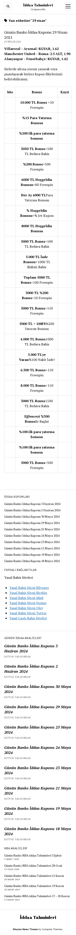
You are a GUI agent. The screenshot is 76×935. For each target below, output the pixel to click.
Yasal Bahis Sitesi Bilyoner (29, 587)
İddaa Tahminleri (38, 5)
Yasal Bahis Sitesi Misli (26, 597)
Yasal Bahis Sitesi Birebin (28, 592)
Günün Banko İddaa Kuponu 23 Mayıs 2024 (32, 542)
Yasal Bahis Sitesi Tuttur (28, 613)
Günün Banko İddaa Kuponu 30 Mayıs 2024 (32, 516)
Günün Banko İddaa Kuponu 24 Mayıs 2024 (32, 536)
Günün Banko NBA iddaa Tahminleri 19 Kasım (34, 886)
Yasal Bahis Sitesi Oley (26, 608)
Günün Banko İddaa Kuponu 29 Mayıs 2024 (32, 523)
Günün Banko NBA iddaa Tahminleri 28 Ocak (33, 866)
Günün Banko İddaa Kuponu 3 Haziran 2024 (32, 504)
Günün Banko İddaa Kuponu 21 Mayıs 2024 (32, 548)
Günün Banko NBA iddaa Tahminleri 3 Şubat (33, 855)
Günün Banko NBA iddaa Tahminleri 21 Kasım (34, 876)
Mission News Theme (25, 929)
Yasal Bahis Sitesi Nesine (27, 603)
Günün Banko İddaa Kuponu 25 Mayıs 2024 (32, 529)
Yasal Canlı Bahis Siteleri (28, 618)
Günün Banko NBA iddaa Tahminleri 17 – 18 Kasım (37, 896)
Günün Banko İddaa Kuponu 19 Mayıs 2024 (32, 555)
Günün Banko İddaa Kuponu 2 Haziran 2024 (32, 510)
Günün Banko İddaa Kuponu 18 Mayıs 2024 (32, 561)
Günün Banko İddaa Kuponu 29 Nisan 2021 (35, 35)
